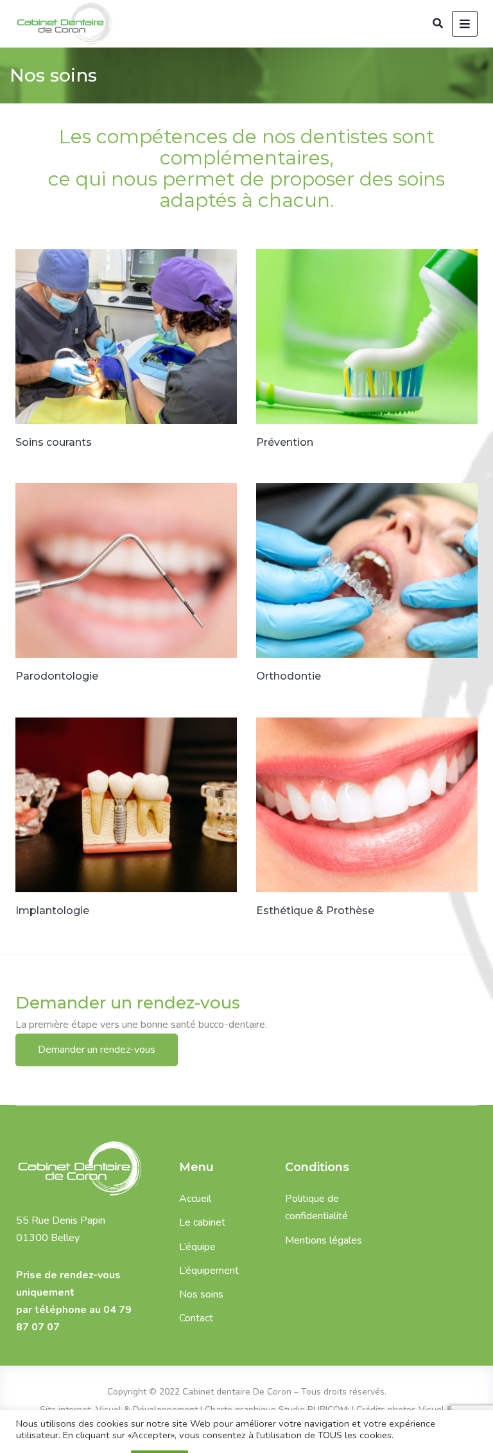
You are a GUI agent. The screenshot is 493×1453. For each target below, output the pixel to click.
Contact (196, 1318)
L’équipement (209, 1271)
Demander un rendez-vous (96, 1050)
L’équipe (197, 1247)
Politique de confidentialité (316, 1207)
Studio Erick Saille (229, 1427)
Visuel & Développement (145, 1410)
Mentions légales (323, 1240)
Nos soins (201, 1294)
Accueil (195, 1199)
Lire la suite (64, 277)
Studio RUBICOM (313, 1410)
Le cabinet (202, 1222)
